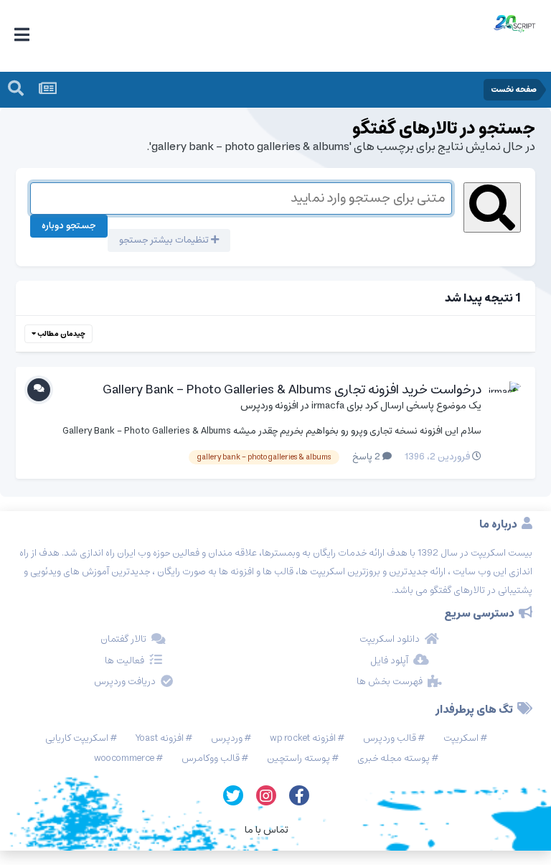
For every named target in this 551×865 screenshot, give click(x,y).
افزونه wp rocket (303, 738)
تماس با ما (266, 829)
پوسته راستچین (298, 758)
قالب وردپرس (389, 738)
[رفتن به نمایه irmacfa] (505, 397)
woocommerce (124, 758)
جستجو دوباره (69, 226)
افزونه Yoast (160, 738)
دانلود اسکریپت (389, 639)
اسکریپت (461, 738)
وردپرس (226, 738)
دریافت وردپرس (125, 682)
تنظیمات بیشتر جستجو (165, 240)
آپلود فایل (389, 661)
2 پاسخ (367, 457)
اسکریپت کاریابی (76, 738)
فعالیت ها (124, 661)
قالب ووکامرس (211, 758)
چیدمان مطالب (60, 333)
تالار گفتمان (123, 639)
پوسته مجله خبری (393, 758)
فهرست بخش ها (390, 682)
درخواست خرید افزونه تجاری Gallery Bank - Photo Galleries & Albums (292, 389)
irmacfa (327, 405)
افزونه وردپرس (269, 405)
